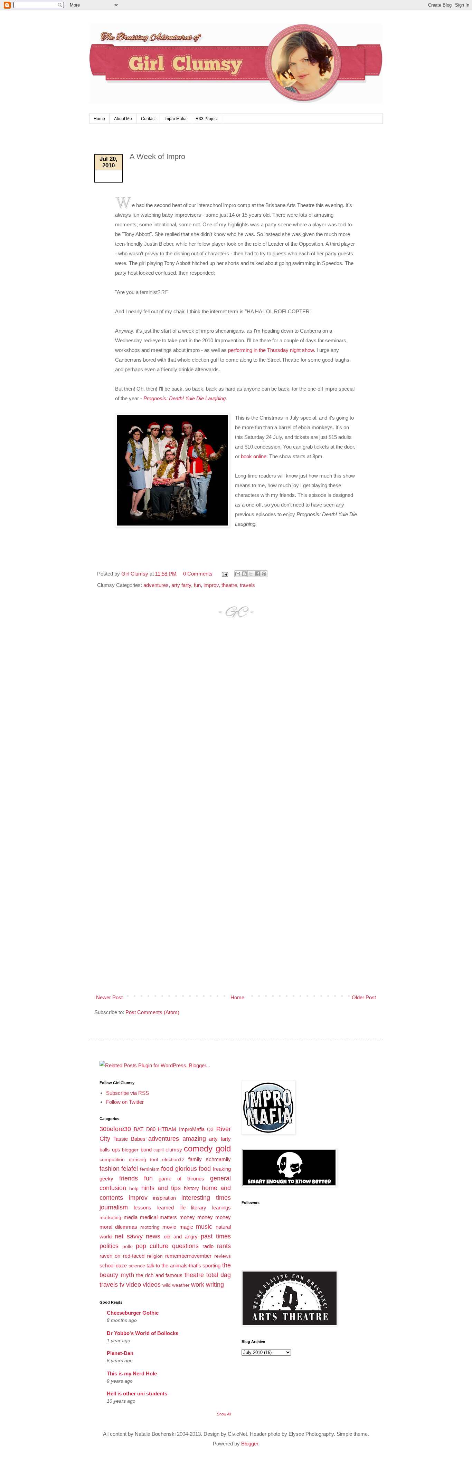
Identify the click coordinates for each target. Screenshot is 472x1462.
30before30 (115, 1129)
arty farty (181, 585)
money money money (205, 1217)
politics (109, 1246)
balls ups (110, 1149)
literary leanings (210, 1207)
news (153, 1236)
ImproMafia (192, 1129)
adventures (156, 585)
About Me (123, 118)
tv (122, 1284)
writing (215, 1284)
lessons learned (153, 1207)
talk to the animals (167, 1265)
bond (146, 1149)
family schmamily (209, 1159)
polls (127, 1246)
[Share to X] (250, 573)
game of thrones (181, 1178)
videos (152, 1284)
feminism (150, 1169)
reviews (222, 1256)
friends (128, 1178)
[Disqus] (236, 724)
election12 (173, 1159)
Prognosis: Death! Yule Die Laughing (184, 398)
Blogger (249, 1443)
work (197, 1284)
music (204, 1226)
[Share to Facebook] (257, 573)
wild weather (176, 1285)
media (131, 1217)
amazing (194, 1138)
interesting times (206, 1197)
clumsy (174, 1149)
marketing (110, 1217)
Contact (148, 118)
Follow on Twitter (125, 1102)
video (133, 1284)
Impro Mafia (175, 118)
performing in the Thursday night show (271, 350)
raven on (110, 1256)
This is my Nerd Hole (132, 1373)
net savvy (129, 1236)
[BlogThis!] (244, 573)
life (182, 1207)
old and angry (181, 1236)
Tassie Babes (129, 1139)
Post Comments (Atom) (152, 1012)
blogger (130, 1149)
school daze (113, 1265)
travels (247, 585)
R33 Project (207, 118)
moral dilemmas (118, 1227)
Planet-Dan (120, 1353)
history (191, 1188)
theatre (229, 585)
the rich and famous (159, 1275)
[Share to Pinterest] (264, 573)
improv (211, 585)
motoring (150, 1227)
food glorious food (186, 1168)
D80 (150, 1129)
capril (158, 1150)
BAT (138, 1129)
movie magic (177, 1227)
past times (216, 1236)
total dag (218, 1275)
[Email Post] (224, 574)
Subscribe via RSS (127, 1093)
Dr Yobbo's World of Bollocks (142, 1333)
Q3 (210, 1129)
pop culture (152, 1246)
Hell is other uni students (137, 1393)
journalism (114, 1207)
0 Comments (198, 574)
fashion (110, 1168)
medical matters (158, 1217)
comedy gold (207, 1148)
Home (99, 118)
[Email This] (237, 573)
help (134, 1188)
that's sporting (204, 1265)
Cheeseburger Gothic (133, 1313)
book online (253, 456)
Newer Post (109, 997)
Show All (224, 1414)
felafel (129, 1168)
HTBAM (167, 1129)
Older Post (364, 997)
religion (155, 1256)
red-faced (133, 1256)
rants (224, 1246)
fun (197, 585)
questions (185, 1246)
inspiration (164, 1198)
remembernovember (188, 1256)
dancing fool (143, 1159)
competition (112, 1159)
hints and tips (161, 1188)
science (137, 1265)
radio (208, 1246)
